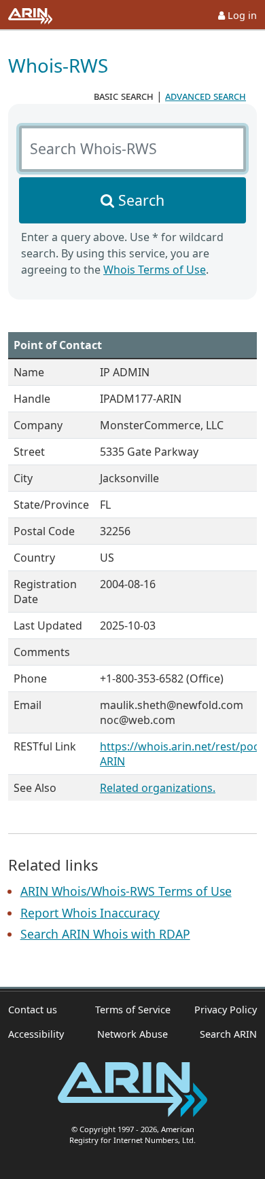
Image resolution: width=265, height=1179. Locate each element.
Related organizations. (157, 787)
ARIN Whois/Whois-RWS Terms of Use (126, 891)
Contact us (32, 1009)
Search (141, 200)
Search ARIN (228, 1034)
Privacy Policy (225, 1009)
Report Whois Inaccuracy (90, 913)
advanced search (205, 95)
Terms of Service (133, 1009)
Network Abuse (132, 1034)
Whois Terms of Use (154, 269)
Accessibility (36, 1034)
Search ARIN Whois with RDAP (105, 934)
